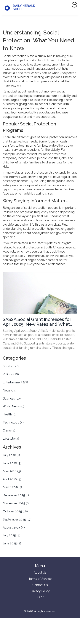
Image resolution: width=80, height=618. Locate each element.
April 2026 (12, 479)
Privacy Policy (40, 591)
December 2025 (16, 495)
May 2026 (12, 471)
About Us (40, 572)
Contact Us (40, 585)
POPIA (40, 597)
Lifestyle (11, 438)
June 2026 (12, 463)
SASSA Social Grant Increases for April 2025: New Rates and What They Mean (37, 322)
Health (9, 414)
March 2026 (13, 487)
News (9, 390)
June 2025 (12, 543)
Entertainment (15, 382)
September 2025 (17, 519)
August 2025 (14, 527)
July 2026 (11, 455)
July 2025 (11, 535)
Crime (9, 430)
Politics (11, 374)
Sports (11, 366)
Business (12, 398)
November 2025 (16, 503)
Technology (13, 422)
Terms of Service (40, 579)
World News (13, 406)
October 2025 (15, 511)
